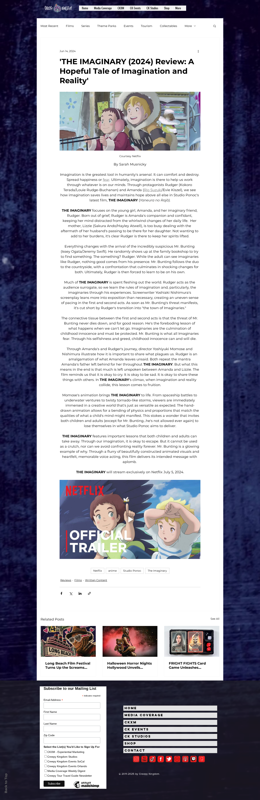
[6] (177, 759)
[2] (136, 759)
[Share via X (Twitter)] (71, 593)
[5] (144, 759)
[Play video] (130, 519)
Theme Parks (106, 26)
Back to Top (6, 783)
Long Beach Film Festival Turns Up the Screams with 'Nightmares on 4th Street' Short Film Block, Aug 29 (67, 665)
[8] (193, 759)
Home (130, 708)
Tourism (146, 26)
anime (112, 570)
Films (70, 26)
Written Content (96, 580)
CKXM (130, 722)
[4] (169, 759)
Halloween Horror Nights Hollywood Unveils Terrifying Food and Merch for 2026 (129, 665)
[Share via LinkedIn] (80, 593)
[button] (103, 8)
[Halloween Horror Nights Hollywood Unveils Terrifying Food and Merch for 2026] (130, 641)
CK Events (136, 729)
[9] (201, 759)
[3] (160, 759)
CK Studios (137, 736)
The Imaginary (157, 570)
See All (215, 618)
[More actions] (198, 51)
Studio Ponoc (132, 570)
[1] (152, 759)
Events (128, 26)
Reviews (65, 580)
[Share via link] (89, 593)
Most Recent (49, 26)
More (188, 26)
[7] (185, 759)
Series (85, 26)
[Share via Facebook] (61, 593)
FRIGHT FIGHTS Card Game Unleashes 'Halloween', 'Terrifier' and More (191, 665)
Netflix (97, 570)
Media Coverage (143, 715)
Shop (130, 743)
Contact (134, 750)
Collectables (168, 26)
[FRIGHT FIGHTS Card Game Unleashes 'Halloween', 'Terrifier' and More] (191, 641)
